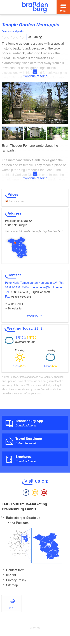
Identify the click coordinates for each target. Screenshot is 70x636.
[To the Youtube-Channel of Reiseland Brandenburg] (43, 492)
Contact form (15, 569)
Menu (63, 10)
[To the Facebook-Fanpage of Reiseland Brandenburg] (25, 492)
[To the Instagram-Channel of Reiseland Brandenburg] (35, 492)
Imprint (11, 574)
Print (11, 607)
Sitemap (12, 585)
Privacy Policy (16, 579)
